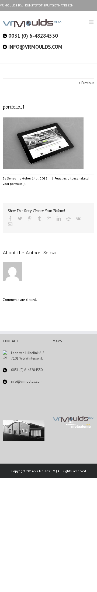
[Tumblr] (39, 218)
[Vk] (78, 218)
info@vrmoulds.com (27, 381)
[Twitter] (20, 218)
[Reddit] (68, 218)
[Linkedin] (59, 218)
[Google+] (49, 218)
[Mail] (10, 224)
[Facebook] (10, 218)
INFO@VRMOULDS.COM (34, 46)
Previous (87, 83)
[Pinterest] (29, 218)
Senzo (11, 178)
